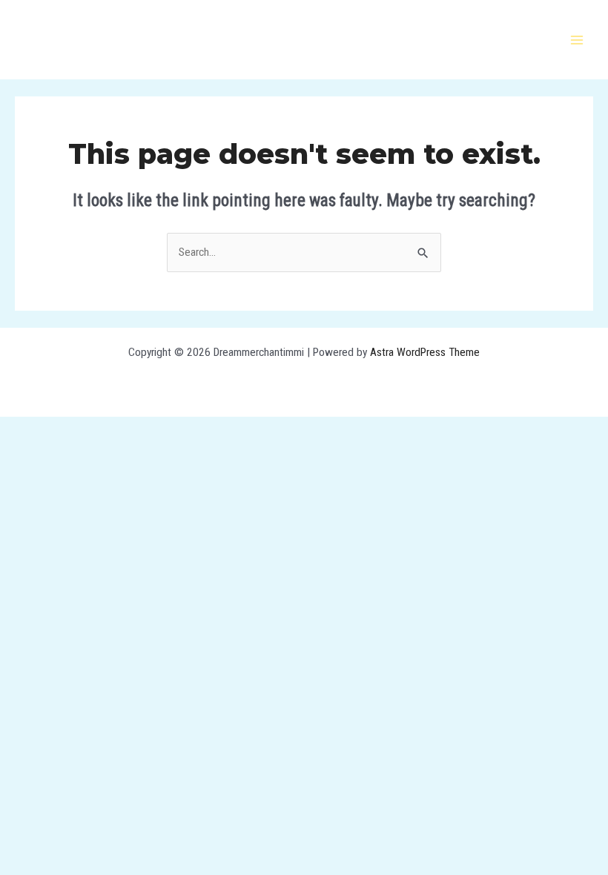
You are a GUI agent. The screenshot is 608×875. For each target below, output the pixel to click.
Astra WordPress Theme (425, 352)
